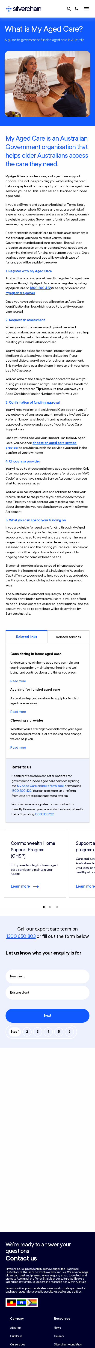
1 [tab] (44, 907)
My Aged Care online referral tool (40, 786)
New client (17, 976)
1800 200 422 (40, 288)
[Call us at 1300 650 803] (76, 9)
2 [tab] (50, 907)
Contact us (21, 1258)
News (57, 1328)
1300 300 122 (44, 814)
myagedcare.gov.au (20, 293)
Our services (17, 1344)
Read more (18, 681)
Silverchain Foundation (68, 1344)
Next (47, 1015)
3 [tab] (57, 907)
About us (15, 1328)
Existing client (19, 992)
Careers (59, 1336)
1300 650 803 (21, 936)
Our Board (16, 1336)
